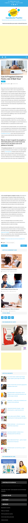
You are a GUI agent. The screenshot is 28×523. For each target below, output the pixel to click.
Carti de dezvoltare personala (7, 516)
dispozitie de (4, 232)
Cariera (3, 81)
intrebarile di (3, 133)
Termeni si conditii (19, 2)
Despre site (7, 2)
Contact (12, 2)
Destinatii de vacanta (5, 507)
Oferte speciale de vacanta (7, 513)
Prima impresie (8, 151)
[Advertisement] (14, 40)
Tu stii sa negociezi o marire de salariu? (10, 309)
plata (8, 232)
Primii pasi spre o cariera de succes (24, 245)
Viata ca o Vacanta (5, 510)
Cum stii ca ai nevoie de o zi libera (9, 269)
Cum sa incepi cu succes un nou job (9, 289)
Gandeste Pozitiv (14, 18)
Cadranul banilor (4, 520)
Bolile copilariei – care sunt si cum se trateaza (5, 245)
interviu (8, 133)
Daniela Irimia (15, 83)
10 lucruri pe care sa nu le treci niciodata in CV (15, 238)
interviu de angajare (10, 242)
